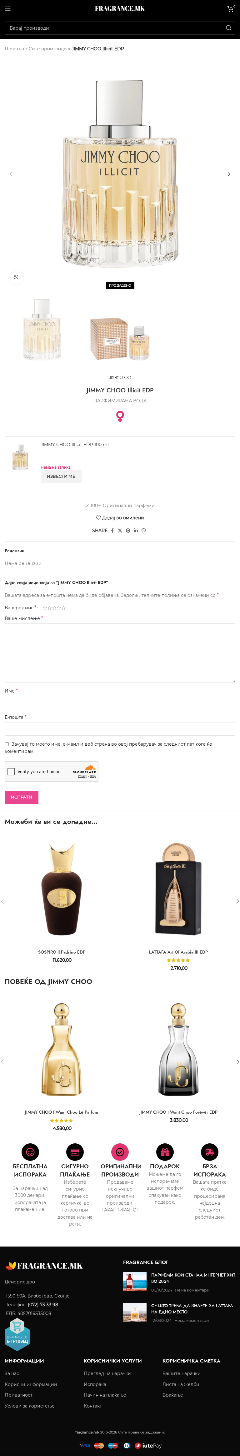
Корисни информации (31, 1384)
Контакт (93, 1406)
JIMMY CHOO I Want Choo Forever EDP (178, 1112)
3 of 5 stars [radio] (54, 608)
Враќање (172, 1395)
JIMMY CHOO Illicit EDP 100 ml (75, 444)
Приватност (18, 1395)
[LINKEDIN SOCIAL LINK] (136, 530)
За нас (12, 1373)
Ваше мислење (24, 618)
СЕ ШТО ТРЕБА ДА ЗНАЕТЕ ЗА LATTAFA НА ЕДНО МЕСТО (192, 1308)
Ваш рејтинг (20, 607)
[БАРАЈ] (228, 28)
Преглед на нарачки (107, 1373)
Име (11, 691)
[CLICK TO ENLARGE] (16, 278)
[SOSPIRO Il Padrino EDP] (61, 889)
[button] (11, 174)
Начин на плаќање (105, 1395)
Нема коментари (192, 1289)
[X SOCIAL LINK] (120, 530)
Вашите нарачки (181, 1373)
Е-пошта (16, 717)
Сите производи (48, 49)
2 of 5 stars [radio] (49, 608)
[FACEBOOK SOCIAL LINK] (112, 530)
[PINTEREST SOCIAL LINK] (128, 530)
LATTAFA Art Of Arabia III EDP (178, 952)
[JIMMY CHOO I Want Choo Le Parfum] (61, 1049)
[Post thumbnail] (135, 1282)
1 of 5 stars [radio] (44, 608)
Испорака (95, 1384)
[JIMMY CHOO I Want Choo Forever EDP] (178, 1049)
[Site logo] (120, 8)
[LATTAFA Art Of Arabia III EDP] (178, 889)
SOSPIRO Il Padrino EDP (61, 952)
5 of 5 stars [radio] (63, 608)
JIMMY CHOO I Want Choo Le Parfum (61, 1112)
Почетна (14, 49)
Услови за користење (30, 1406)
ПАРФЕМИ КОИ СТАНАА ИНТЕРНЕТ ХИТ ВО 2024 (193, 1278)
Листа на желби (180, 1384)
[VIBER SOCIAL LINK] (144, 530)
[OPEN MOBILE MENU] (8, 9)
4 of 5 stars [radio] (59, 608)
